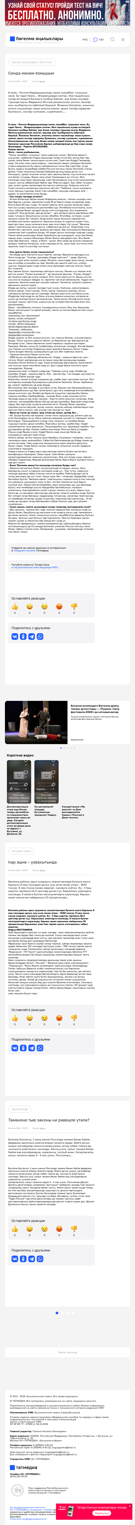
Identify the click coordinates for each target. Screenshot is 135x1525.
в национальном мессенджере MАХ (35, 567)
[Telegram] (31, 636)
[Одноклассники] (23, 636)
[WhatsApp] (40, 636)
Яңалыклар (20, 1109)
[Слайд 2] (64, 748)
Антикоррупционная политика (27, 1507)
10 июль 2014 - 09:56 (18, 870)
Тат (101, 39)
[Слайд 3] (67, 748)
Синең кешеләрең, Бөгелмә (32, 62)
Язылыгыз (101, 1513)
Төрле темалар (67, 1352)
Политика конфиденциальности (28, 1518)
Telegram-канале (25, 550)
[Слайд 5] (74, 748)
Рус (85, 39)
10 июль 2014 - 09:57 (17, 81)
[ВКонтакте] (15, 636)
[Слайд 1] (61, 748)
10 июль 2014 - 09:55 (18, 1128)
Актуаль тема (21, 851)
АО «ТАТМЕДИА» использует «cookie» (31, 1509)
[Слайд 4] (70, 748)
